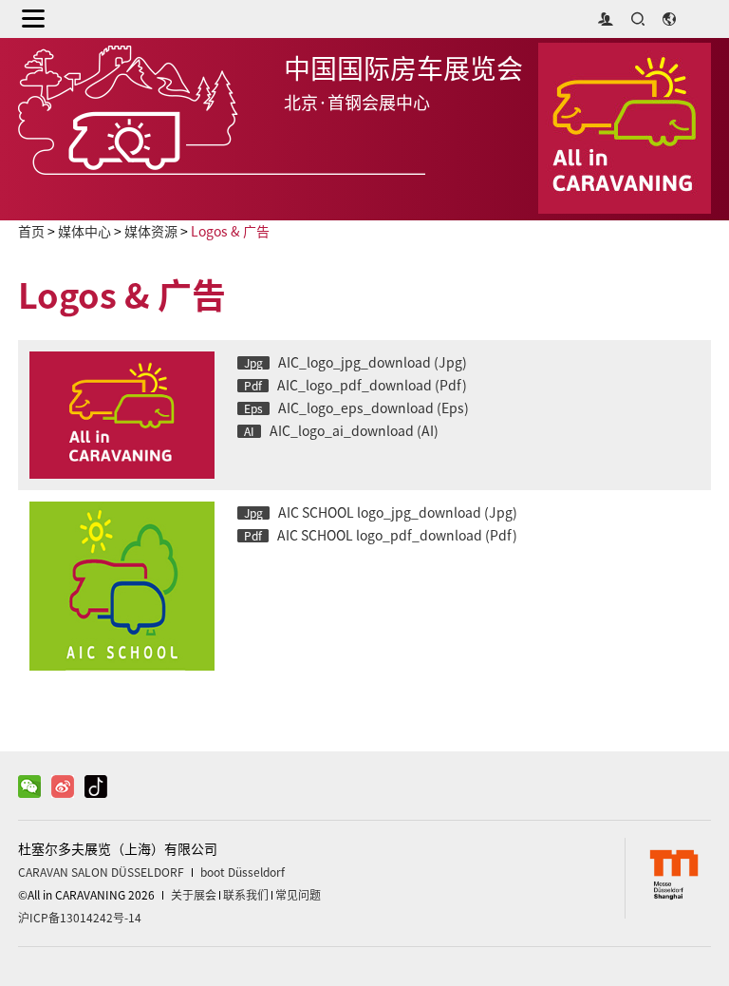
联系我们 (246, 895)
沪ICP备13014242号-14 (79, 917)
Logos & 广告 (230, 231)
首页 (31, 231)
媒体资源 (151, 231)
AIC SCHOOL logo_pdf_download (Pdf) (380, 535)
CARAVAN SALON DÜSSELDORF (101, 872)
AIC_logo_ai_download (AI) (341, 431)
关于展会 (193, 895)
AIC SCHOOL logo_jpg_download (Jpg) (380, 513)
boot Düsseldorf (242, 872)
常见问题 (298, 895)
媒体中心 (84, 231)
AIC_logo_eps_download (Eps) (356, 408)
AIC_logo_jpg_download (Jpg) (355, 363)
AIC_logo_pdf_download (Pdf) (355, 385)
